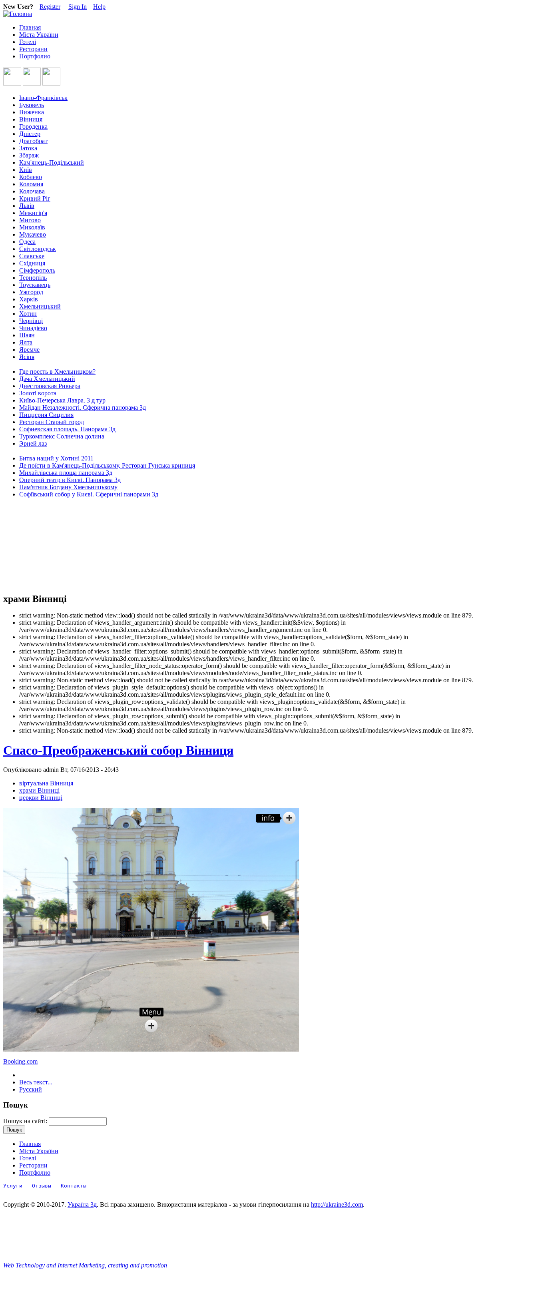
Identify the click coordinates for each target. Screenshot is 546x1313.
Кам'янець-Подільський (51, 162)
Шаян (27, 335)
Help (99, 6)
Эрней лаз (33, 443)
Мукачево (32, 234)
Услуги (12, 1186)
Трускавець (34, 284)
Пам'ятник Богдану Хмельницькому (68, 487)
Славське (31, 256)
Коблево (30, 176)
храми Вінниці (39, 790)
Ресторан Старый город (51, 421)
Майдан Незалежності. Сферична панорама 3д (82, 407)
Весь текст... (35, 1082)
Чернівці (31, 320)
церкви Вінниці (40, 797)
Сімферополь (37, 270)
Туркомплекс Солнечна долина (61, 436)
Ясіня (26, 356)
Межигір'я (33, 212)
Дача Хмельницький (47, 378)
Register (50, 6)
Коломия (31, 184)
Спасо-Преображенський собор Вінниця (118, 750)
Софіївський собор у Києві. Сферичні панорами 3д (88, 494)
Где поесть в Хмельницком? (57, 371)
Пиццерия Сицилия (46, 414)
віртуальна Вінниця (46, 783)
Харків (28, 299)
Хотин (28, 313)
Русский (30, 1089)
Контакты (73, 1186)
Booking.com (20, 1061)
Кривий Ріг (34, 198)
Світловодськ (37, 248)
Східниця (32, 263)
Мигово (30, 220)
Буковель (31, 105)
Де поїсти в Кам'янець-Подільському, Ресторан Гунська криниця (107, 465)
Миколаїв (32, 227)
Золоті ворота (37, 393)
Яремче (29, 349)
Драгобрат (33, 140)
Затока (28, 148)
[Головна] (17, 13)
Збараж (29, 155)
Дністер (29, 133)
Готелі (27, 41)
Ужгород (31, 292)
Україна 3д (82, 1204)
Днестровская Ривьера (49, 386)
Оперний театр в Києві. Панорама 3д (70, 479)
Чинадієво (33, 328)
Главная (30, 27)
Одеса (27, 241)
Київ (25, 169)
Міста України (38, 34)
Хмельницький (40, 306)
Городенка (33, 126)
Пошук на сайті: (26, 1121)
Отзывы (41, 1186)
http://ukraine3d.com (337, 1204)
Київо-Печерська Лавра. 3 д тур (62, 400)
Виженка (31, 112)
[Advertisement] (39, 546)
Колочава (32, 191)
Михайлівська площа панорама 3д (65, 472)
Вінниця (30, 119)
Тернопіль (33, 277)
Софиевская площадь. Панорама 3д (67, 429)
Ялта (25, 342)
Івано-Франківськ (43, 97)
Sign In (77, 6)
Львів (26, 205)
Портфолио (34, 56)
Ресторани (33, 49)
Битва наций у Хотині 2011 (56, 458)
